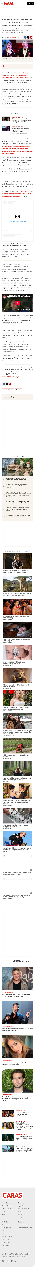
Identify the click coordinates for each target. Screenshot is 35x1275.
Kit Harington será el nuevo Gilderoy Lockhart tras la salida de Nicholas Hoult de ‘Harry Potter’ (18, 486)
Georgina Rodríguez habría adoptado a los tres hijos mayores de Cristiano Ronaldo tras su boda (24, 1149)
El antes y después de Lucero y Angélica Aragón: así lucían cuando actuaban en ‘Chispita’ (21, 130)
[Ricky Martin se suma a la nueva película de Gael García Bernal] (17, 1012)
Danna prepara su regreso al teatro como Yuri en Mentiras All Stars (17, 1064)
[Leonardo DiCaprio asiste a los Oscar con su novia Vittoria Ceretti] (8, 1113)
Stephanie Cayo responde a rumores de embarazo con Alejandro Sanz (16, 995)
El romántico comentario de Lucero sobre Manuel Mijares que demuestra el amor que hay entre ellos (21, 120)
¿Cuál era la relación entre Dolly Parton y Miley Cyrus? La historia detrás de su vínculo (18, 509)
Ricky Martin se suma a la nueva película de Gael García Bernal (17, 1029)
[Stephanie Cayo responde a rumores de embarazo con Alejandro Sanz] (17, 978)
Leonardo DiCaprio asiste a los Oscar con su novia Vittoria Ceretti (24, 1114)
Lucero (18, 390)
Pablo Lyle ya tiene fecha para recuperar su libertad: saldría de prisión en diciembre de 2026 (17, 1098)
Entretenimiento (7, 16)
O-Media (5, 1222)
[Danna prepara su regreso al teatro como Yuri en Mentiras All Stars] (17, 1046)
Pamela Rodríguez (14, 37)
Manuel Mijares (8, 390)
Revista (31, 3)
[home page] (9, 3)
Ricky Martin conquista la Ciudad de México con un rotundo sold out (24, 1138)
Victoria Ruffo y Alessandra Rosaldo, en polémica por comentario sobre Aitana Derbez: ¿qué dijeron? (24, 1126)
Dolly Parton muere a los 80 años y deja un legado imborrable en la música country (19, 516)
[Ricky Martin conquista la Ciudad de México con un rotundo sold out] (8, 1137)
